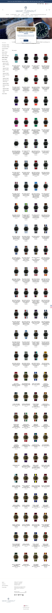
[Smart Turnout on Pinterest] (20, 594)
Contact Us (3, 583)
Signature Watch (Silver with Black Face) (6, 64)
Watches (7, 14)
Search (3, 582)
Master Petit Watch (5, 55)
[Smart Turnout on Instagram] (15, 594)
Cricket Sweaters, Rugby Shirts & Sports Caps (38, 14)
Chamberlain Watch (5, 45)
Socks (19, 14)
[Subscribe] (25, 591)
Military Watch (5, 57)
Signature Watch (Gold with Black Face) (6, 90)
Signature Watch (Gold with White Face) (6, 85)
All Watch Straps (13, 14)
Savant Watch (4, 59)
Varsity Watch (4, 93)
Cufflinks (27, 14)
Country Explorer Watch (5, 49)
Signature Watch (5, 61)
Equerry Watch (4, 52)
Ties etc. (22, 14)
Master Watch (4, 53)
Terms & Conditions (5, 585)
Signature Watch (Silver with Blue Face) (6, 70)
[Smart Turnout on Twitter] (19, 594)
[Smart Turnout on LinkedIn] (22, 594)
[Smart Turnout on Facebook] (17, 594)
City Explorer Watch (5, 46)
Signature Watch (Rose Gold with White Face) (6, 80)
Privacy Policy (4, 587)
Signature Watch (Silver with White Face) (6, 75)
